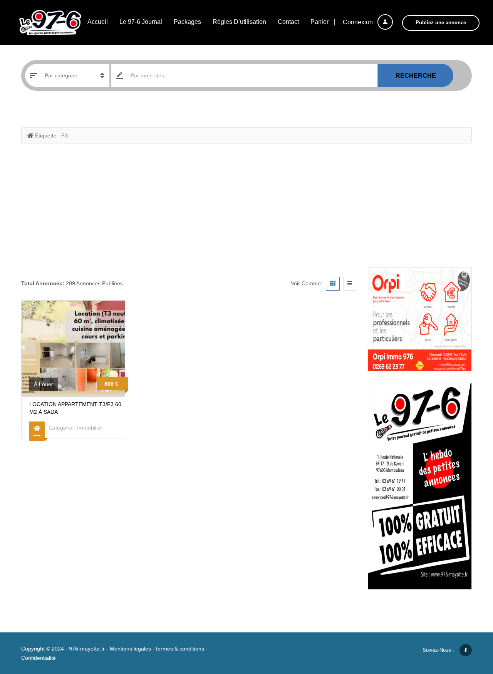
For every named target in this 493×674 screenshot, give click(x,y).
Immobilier (89, 428)
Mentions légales (130, 649)
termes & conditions (180, 649)
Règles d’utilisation (239, 21)
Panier (319, 21)
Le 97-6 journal (140, 21)
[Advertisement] (246, 209)
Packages (187, 21)
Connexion (358, 22)
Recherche (416, 75)
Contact (288, 21)
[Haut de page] (468, 626)
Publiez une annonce (441, 22)
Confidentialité (38, 658)
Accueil (97, 21)
